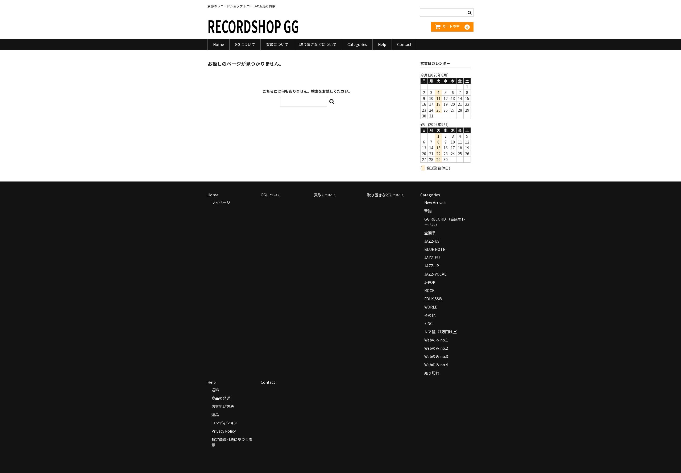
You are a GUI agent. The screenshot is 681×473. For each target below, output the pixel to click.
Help (382, 44)
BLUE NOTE (434, 249)
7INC (428, 323)
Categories (357, 44)
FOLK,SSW (433, 298)
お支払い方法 (222, 406)
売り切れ (431, 372)
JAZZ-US (431, 241)
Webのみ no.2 (436, 348)
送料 (215, 389)
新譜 (428, 210)
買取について (277, 44)
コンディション (224, 422)
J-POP (429, 282)
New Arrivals (435, 202)
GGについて (245, 44)
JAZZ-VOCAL (435, 274)
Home (218, 44)
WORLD (431, 307)
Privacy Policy (223, 431)
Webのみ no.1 (436, 340)
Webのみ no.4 (436, 364)
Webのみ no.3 (436, 356)
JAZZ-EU (432, 257)
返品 (215, 414)
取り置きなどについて (318, 44)
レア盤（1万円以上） (442, 331)
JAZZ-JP (431, 265)
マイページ (220, 202)
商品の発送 (220, 398)
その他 (429, 315)
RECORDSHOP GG (253, 25)
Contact (404, 44)
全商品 (429, 232)
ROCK (429, 290)
